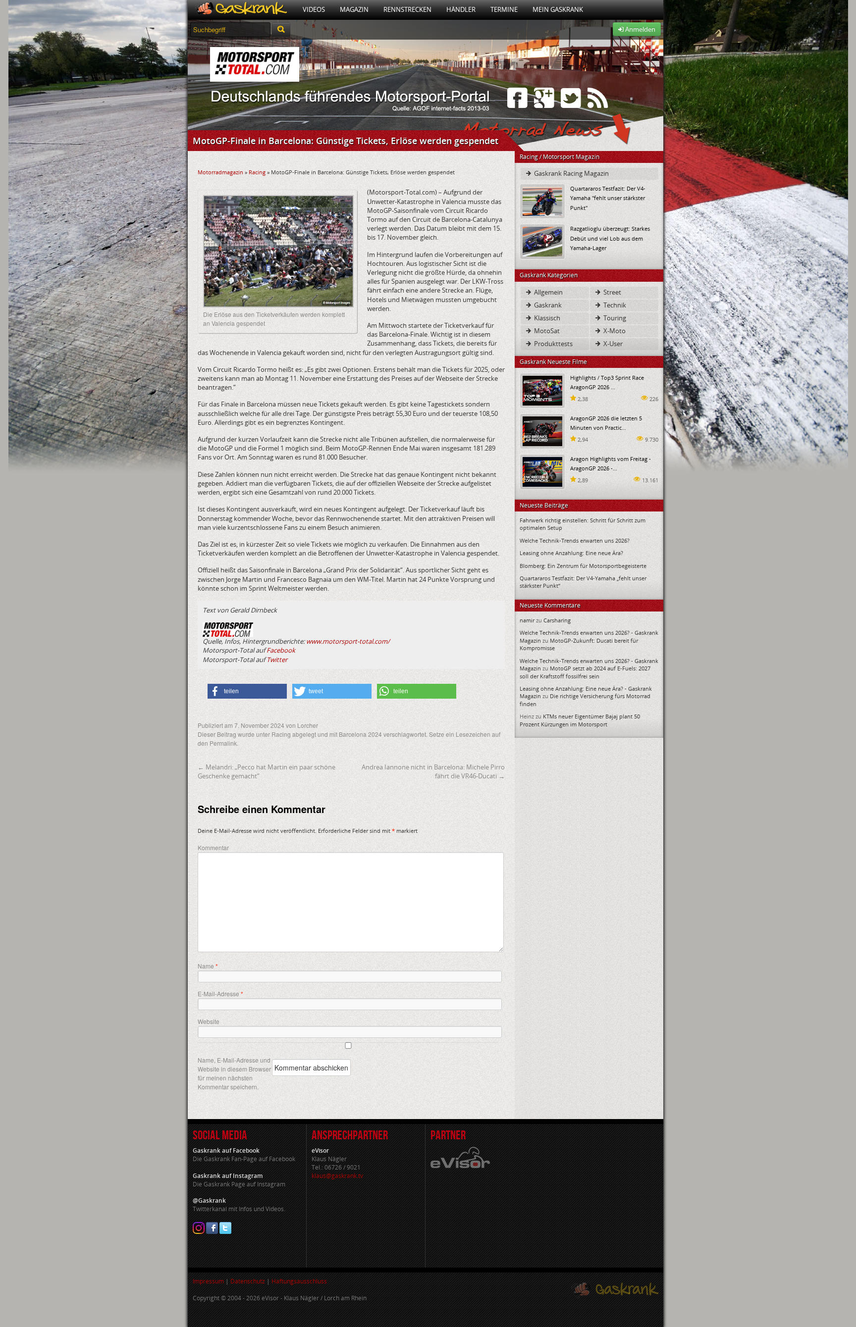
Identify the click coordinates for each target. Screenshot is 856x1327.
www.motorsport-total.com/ (348, 641)
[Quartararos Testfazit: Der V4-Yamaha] (542, 200)
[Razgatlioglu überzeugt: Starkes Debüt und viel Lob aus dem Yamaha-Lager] (542, 241)
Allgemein (548, 292)
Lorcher (307, 725)
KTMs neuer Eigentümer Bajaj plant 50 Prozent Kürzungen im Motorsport (580, 720)
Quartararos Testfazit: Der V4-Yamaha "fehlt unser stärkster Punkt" (607, 198)
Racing (257, 172)
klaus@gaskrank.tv (337, 1176)
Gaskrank (547, 305)
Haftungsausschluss (299, 1281)
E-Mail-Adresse (220, 993)
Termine (504, 9)
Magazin (354, 9)
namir (527, 620)
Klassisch (546, 317)
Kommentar (213, 847)
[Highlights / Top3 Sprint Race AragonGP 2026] (542, 390)
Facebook (281, 650)
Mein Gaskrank (558, 9)
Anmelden (639, 29)
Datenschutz (247, 1281)
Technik (614, 305)
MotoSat (546, 330)
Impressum (208, 1281)
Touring (614, 317)
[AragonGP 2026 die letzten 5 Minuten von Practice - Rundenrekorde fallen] (542, 430)
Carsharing (557, 620)
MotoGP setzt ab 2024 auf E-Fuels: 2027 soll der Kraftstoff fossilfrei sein (585, 671)
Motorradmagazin (220, 172)
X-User (612, 343)
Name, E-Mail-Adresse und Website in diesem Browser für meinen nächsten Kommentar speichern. (234, 1073)
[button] (247, 691)
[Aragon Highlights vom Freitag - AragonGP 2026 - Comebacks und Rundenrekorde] (542, 471)
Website (208, 1021)
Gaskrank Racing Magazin (571, 173)
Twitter (277, 659)
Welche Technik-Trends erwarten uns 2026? (575, 540)
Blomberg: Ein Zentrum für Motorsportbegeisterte (583, 565)
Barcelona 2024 (360, 734)
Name (208, 966)
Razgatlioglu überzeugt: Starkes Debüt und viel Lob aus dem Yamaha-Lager (610, 238)
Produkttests (553, 343)
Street (611, 292)
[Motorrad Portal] (241, 9)
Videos (314, 9)
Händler (461, 9)
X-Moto (614, 330)
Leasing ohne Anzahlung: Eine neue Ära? (571, 553)
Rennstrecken (407, 9)
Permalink (223, 743)
